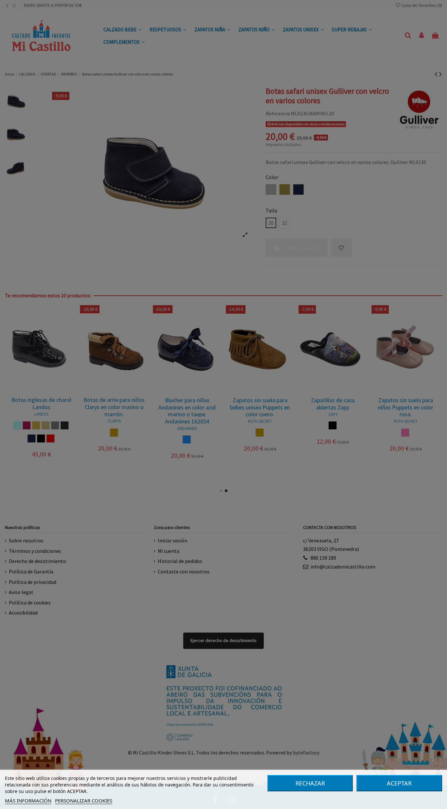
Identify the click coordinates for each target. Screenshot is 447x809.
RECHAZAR (310, 783)
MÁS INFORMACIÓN (28, 800)
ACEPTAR (399, 783)
